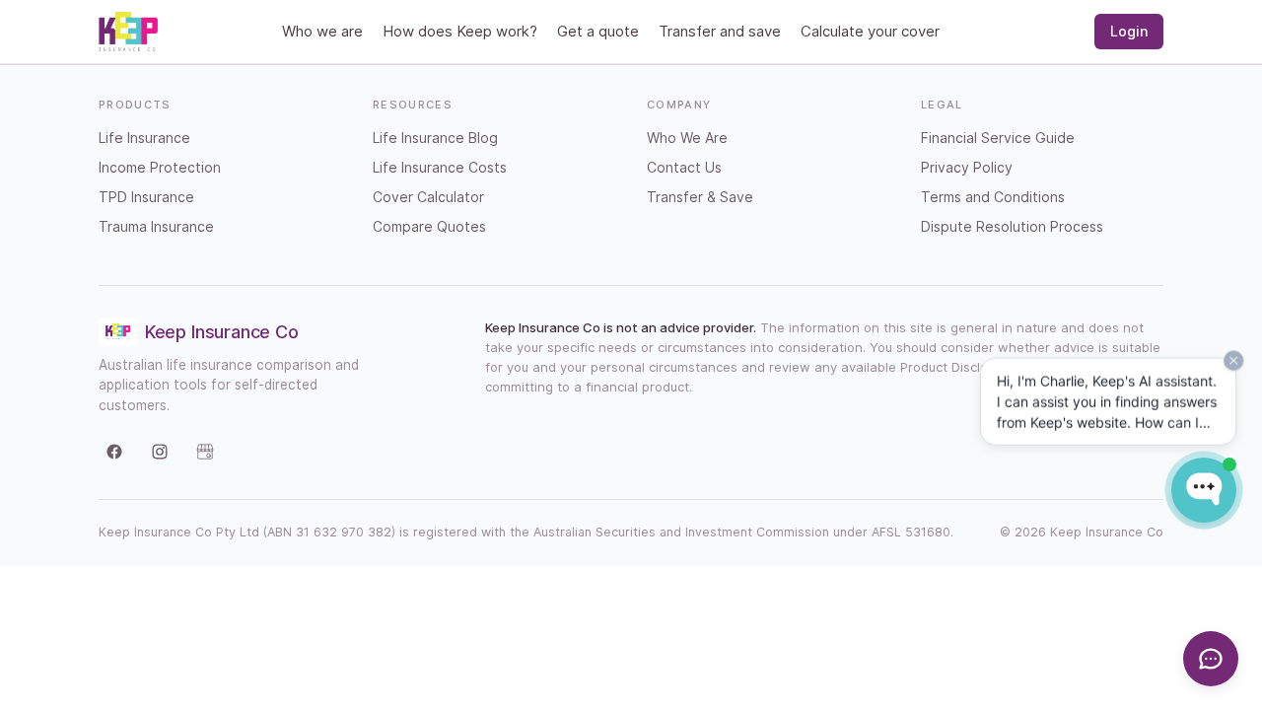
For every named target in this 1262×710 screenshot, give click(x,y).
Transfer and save (720, 31)
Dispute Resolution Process (1012, 226)
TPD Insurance (146, 196)
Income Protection (160, 167)
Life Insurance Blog (435, 137)
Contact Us (684, 167)
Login (1129, 31)
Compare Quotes (429, 226)
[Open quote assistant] (1210, 658)
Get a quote (598, 31)
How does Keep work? (460, 31)
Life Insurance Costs (440, 167)
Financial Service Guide (998, 137)
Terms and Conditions (993, 196)
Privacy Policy (967, 167)
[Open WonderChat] (1203, 490)
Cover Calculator (428, 196)
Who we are (322, 31)
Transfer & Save (700, 196)
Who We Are (687, 137)
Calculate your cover (870, 31)
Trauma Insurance (156, 226)
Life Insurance (144, 137)
